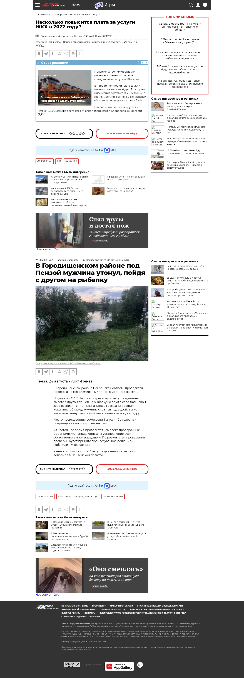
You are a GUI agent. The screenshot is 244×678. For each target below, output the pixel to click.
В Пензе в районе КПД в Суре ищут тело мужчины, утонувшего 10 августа (125, 525)
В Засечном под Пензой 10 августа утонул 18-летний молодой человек (126, 536)
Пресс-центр (99, 606)
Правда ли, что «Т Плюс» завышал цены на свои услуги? (126, 178)
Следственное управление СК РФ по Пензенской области (68, 363)
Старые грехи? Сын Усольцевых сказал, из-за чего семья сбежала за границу (187, 118)
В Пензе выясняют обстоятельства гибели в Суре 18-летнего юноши (70, 536)
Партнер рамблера (92, 665)
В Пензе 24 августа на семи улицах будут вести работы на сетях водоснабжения (180, 69)
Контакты (89, 613)
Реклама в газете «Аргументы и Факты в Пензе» (157, 609)
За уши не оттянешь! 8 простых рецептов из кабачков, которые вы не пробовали (187, 280)
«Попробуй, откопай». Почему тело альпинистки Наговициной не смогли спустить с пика (186, 292)
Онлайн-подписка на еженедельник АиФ (160, 606)
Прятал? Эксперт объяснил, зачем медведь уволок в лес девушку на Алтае (186, 129)
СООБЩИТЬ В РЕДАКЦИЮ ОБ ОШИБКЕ (80, 616)
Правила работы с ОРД (113, 609)
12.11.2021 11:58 (43, 14)
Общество (55, 42)
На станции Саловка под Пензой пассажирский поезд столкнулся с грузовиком (180, 83)
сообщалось (72, 451)
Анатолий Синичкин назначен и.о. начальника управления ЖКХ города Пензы (70, 179)
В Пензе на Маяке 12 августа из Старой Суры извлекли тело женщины (68, 525)
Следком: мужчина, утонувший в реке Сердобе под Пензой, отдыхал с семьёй (69, 547)
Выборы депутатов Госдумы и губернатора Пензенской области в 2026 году (142, 613)
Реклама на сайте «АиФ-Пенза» (78, 609)
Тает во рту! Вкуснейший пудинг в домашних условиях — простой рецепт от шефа (186, 165)
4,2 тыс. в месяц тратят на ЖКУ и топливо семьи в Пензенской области (179, 26)
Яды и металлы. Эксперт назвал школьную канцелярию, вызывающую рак (184, 106)
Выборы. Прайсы (70, 613)
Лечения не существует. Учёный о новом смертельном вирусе (185, 267)
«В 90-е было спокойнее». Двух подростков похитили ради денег (185, 152)
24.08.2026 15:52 (44, 260)
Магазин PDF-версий (121, 606)
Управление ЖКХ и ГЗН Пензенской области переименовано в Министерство (69, 202)
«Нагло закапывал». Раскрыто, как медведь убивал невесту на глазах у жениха (187, 141)
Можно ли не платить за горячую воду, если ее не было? (126, 189)
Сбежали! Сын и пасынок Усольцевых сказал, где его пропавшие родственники (187, 316)
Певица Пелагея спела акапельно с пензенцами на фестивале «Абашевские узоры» (179, 55)
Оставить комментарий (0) (122, 133)
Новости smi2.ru (47, 249)
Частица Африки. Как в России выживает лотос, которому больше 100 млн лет (186, 304)
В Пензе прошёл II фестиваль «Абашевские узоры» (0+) (179, 41)
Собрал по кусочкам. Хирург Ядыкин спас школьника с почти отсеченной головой (187, 327)
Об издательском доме (74, 606)
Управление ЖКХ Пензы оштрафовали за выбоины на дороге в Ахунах (67, 191)
